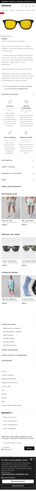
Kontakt (4, 397)
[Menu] (32, 5)
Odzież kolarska (9, 324)
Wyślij (29, 448)
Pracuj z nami (6, 386)
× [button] (33, 459)
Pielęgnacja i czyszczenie (11, 173)
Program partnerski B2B (9, 382)
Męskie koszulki (8, 335)
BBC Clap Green (27, 220)
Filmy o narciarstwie (10, 421)
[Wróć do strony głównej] (6, 5)
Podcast (4, 394)
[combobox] (31, 459)
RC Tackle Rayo (27, 299)
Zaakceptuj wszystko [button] (18, 481)
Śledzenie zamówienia (9, 379)
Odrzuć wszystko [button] (18, 486)
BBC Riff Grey (7, 220)
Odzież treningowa (10, 350)
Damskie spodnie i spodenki (12, 331)
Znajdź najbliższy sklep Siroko (11, 405)
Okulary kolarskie (8, 342)
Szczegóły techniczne (10, 94)
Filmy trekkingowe (9, 428)
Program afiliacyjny (8, 375)
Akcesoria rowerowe (9, 345)
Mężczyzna (8, 449)
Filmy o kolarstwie (9, 417)
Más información (6, 472)
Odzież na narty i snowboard (14, 355)
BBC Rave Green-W (9, 299)
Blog (3, 401)
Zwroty (4, 371)
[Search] (22, 5)
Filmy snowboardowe (10, 425)
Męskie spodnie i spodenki (11, 328)
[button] (17, 474)
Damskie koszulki (8, 338)
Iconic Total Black (9, 261)
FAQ (3, 390)
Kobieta (6, 447)
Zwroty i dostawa (8, 167)
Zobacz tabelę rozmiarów (11, 186)
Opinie (4, 180)
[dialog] (18, 473)
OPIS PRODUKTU (7, 160)
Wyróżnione (7, 360)
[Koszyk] (26, 6)
